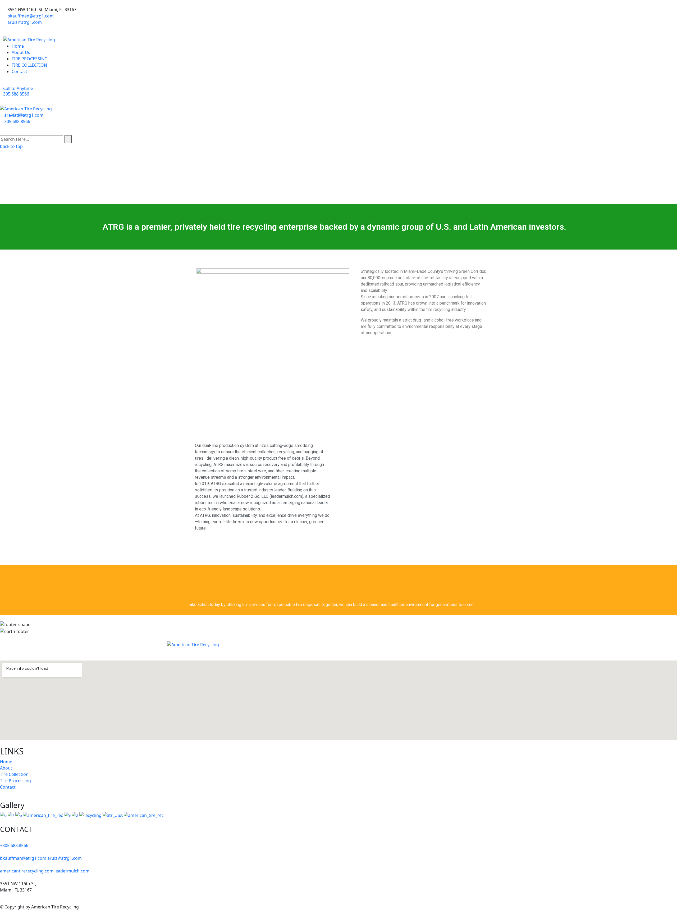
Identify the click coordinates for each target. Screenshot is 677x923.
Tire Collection (14, 774)
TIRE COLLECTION (29, 65)
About (6, 768)
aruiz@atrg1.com (24, 22)
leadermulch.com (71, 871)
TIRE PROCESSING (30, 59)
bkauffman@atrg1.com (30, 16)
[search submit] (68, 139)
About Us (21, 52)
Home (18, 46)
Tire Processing (15, 781)
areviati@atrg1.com (23, 115)
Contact (19, 71)
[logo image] (26, 108)
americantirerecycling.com (26, 871)
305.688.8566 (17, 121)
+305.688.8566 (14, 845)
